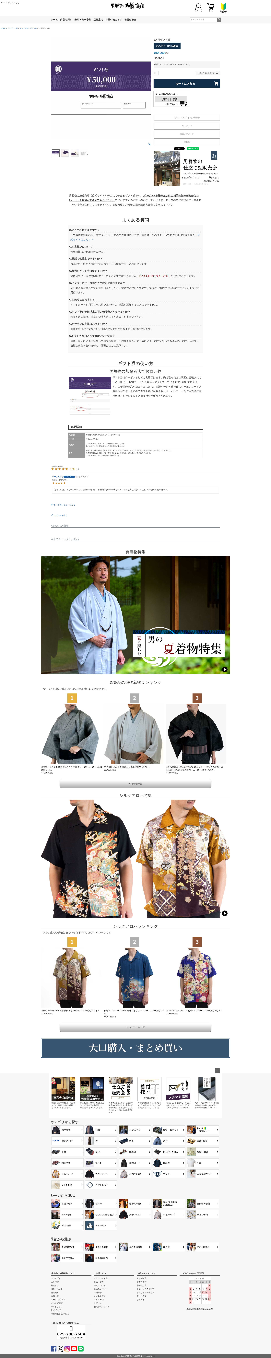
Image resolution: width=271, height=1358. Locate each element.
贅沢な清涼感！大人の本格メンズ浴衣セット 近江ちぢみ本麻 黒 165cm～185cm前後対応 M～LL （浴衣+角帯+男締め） (194, 770)
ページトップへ (217, 1070)
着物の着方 (142, 1278)
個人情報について (102, 1307)
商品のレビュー (101, 1289)
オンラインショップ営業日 (192, 1273)
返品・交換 (99, 1282)
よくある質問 (100, 1296)
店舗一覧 (55, 1296)
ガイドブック (57, 1307)
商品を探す (66, 19)
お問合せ (98, 1292)
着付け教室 (130, 19)
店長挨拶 (55, 1282)
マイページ (99, 1299)
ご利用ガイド (100, 1273)
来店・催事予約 (83, 19)
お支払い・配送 (101, 1278)
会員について (100, 1285)
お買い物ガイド (113, 19)
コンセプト (56, 1278)
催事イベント (57, 1289)
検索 (219, 20)
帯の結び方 (142, 1285)
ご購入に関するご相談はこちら (65, 1323)
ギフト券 (33, 28)
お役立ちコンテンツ (146, 1273)
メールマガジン (58, 1299)
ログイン (98, 1303)
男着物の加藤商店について (63, 1273)
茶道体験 (141, 1299)
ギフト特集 (24, 28)
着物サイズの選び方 (145, 1289)
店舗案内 (98, 19)
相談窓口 (55, 1285)
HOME (3, 28)
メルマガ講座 (57, 1303)
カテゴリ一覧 (13, 28)
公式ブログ (56, 1310)
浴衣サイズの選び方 (145, 1292)
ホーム (54, 19)
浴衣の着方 (142, 1282)
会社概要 (55, 1292)
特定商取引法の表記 (60, 1314)
